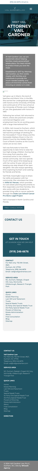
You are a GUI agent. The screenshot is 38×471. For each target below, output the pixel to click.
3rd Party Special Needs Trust (17, 308)
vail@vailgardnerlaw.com (21, 272)
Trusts (8, 301)
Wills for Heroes (12, 183)
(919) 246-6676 (15, 2)
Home (8, 295)
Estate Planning (12, 297)
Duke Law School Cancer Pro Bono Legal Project (18, 195)
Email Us (25, 2)
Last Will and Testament (15, 299)
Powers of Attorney (13, 310)
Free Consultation (14, 208)
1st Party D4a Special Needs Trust (19, 306)
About (8, 314)
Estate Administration (14, 312)
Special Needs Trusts (14, 303)
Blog (7, 319)
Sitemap (9, 321)
